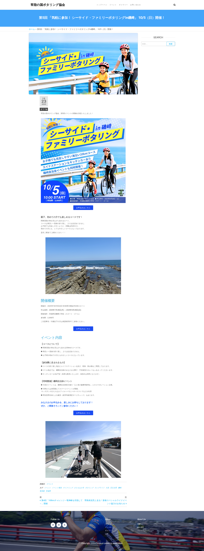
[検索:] (158, 44)
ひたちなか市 (79, 487)
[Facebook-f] (53, 525)
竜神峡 (42, 491)
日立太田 (113, 487)
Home (108, 519)
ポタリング (89, 487)
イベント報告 (57, 487)
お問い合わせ (135, 5)
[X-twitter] (64, 525)
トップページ (102, 5)
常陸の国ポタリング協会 (48, 4)
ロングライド (100, 487)
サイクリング (68, 487)
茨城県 (48, 491)
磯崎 (119, 487)
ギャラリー (123, 5)
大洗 (107, 487)
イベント (113, 5)
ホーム (32, 29)
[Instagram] (58, 525)
